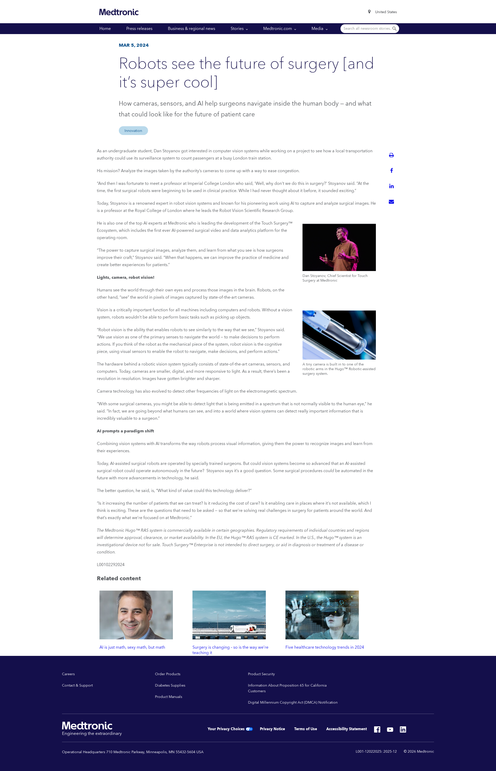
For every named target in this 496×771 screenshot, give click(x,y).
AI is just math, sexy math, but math (132, 647)
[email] (391, 201)
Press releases (139, 28)
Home (105, 28)
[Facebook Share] (391, 170)
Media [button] (318, 28)
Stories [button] (238, 28)
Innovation (133, 131)
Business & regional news (191, 28)
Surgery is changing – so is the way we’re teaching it (230, 650)
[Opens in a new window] (377, 731)
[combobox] (386, 12)
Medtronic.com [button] (278, 28)
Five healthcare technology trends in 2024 (324, 647)
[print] (391, 155)
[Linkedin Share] (391, 186)
